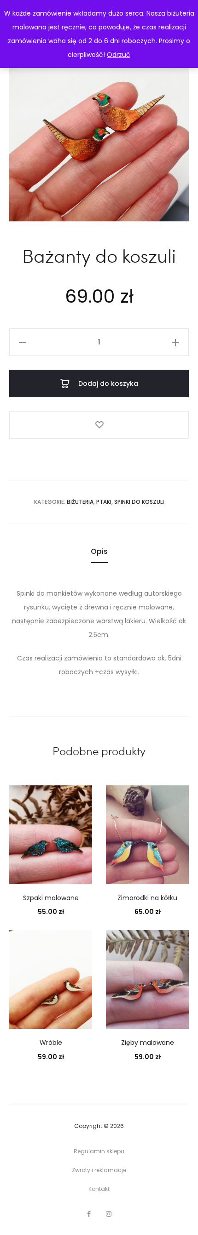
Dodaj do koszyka (107, 383)
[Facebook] (89, 1214)
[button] (22, 342)
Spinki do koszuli (139, 502)
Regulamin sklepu (99, 1151)
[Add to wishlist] (99, 425)
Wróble (51, 1042)
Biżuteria (80, 502)
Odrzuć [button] (118, 54)
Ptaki (103, 502)
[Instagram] (108, 1214)
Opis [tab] (99, 551)
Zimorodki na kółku (147, 897)
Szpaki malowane (51, 897)
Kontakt (99, 1189)
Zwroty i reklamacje (99, 1170)
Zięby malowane (147, 1042)
